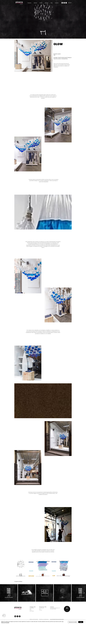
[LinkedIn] (62, 3)
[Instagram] (64, 3)
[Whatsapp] (66, 3)
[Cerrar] (84, 622)
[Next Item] (84, 593)
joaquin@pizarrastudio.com (55, 607)
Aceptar (80, 622)
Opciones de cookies (73, 622)
